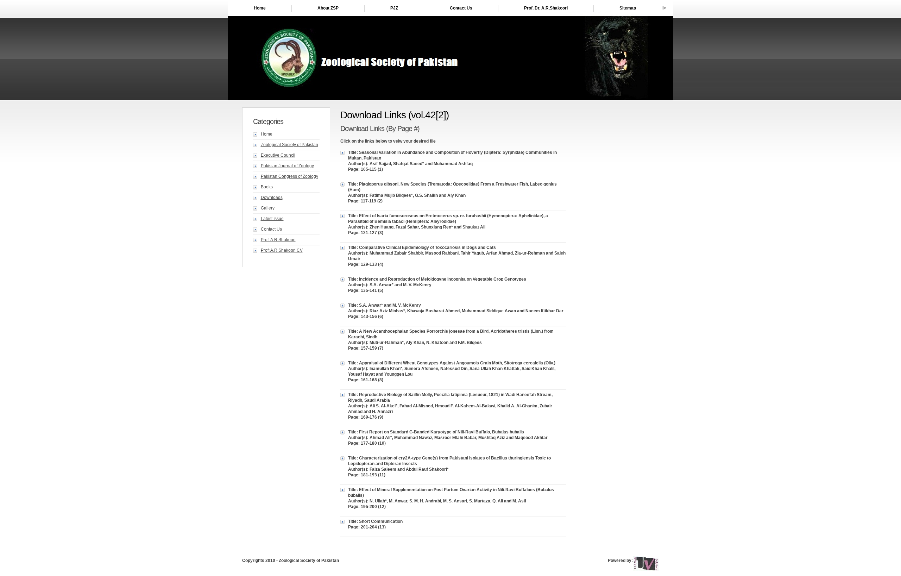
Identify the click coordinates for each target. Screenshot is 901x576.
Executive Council (278, 155)
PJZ (394, 8)
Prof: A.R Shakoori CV (282, 250)
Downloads (272, 197)
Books (267, 186)
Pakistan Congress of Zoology (289, 176)
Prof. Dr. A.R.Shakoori (546, 8)
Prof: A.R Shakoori (278, 239)
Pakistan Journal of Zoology (287, 165)
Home (260, 8)
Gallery (268, 208)
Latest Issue (272, 218)
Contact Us (461, 8)
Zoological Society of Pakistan (289, 144)
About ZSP (328, 8)
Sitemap (627, 8)
